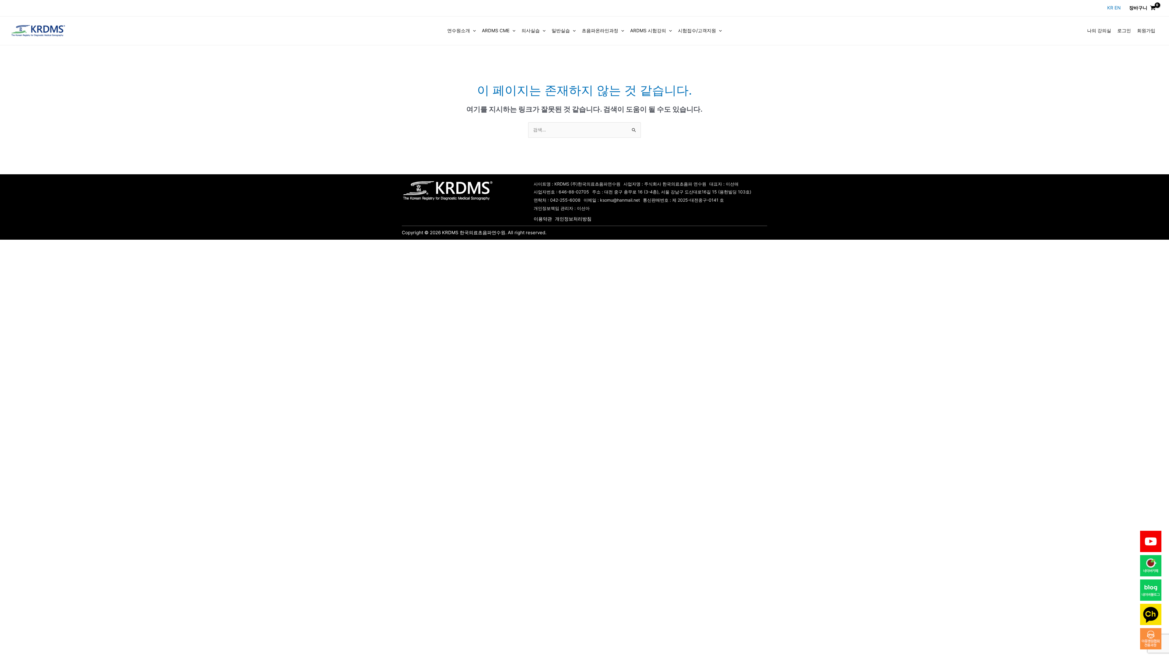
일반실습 (561, 30)
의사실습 (530, 30)
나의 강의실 (1099, 30)
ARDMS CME (496, 30)
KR (1111, 8)
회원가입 (1146, 30)
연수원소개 (458, 30)
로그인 (1124, 30)
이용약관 (543, 219)
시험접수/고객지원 (697, 30)
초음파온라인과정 (600, 30)
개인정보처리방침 (573, 219)
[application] (473, 30)
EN (1118, 8)
